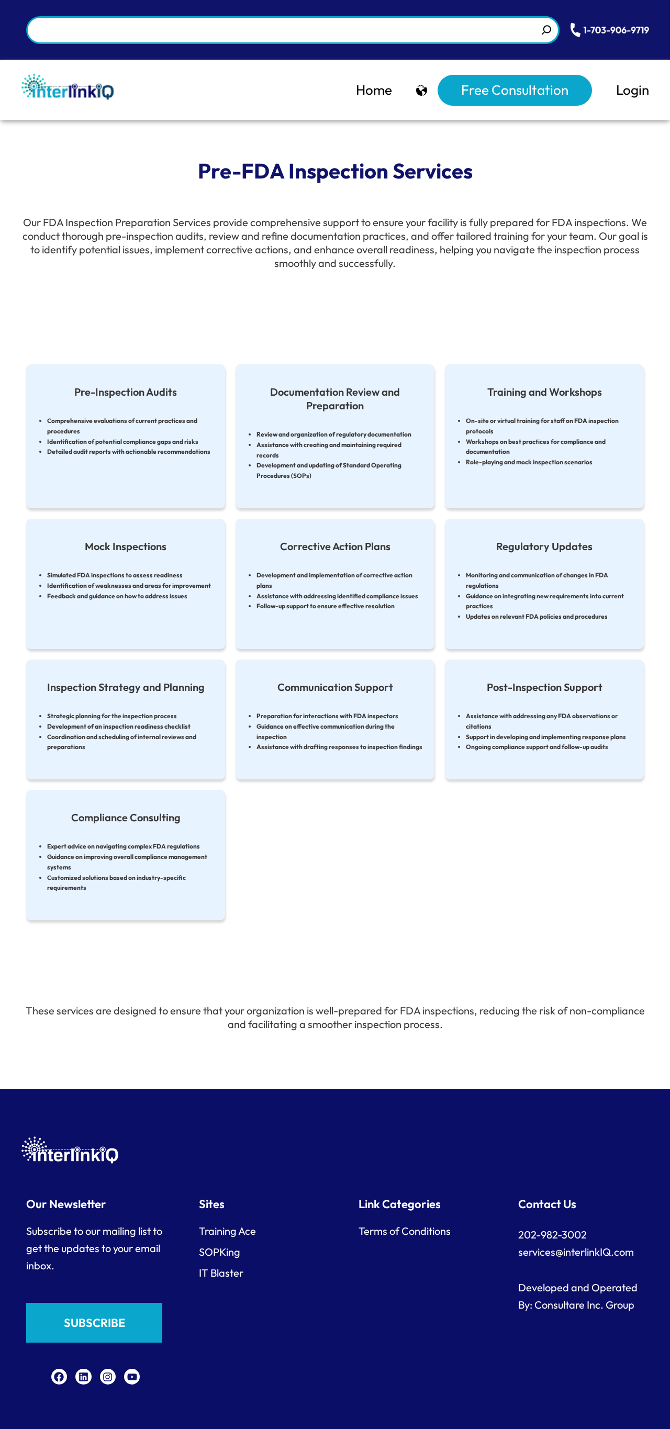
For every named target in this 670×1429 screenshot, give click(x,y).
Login (632, 89)
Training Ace (227, 1230)
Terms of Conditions (405, 1230)
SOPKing (219, 1251)
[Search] (546, 30)
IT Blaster (221, 1272)
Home (374, 89)
